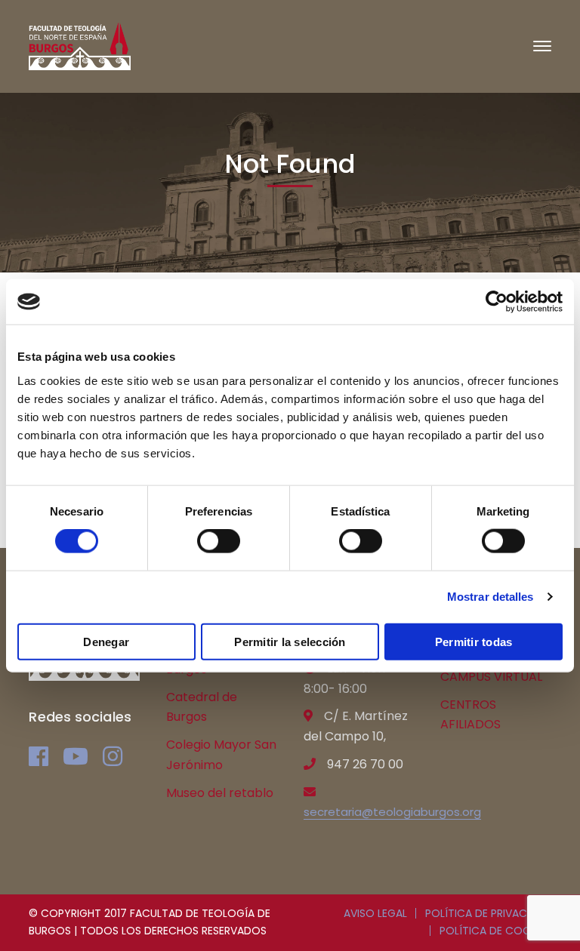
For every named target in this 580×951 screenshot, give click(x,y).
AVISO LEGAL (375, 913)
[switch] (218, 541)
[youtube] (75, 756)
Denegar (106, 641)
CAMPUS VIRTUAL (491, 676)
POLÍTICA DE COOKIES (495, 930)
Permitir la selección (289, 641)
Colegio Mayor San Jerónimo (221, 755)
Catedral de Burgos (201, 707)
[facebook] (38, 756)
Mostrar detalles (490, 596)
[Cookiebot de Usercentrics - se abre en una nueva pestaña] (496, 302)
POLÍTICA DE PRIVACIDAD (488, 913)
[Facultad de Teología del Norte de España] (80, 46)
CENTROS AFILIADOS (470, 715)
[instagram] (112, 756)
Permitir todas (474, 641)
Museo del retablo (219, 793)
